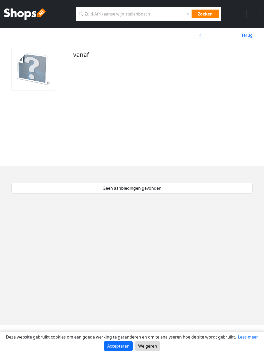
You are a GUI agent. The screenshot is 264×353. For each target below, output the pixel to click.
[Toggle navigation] (253, 14)
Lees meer (248, 337)
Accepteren (118, 346)
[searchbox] (134, 14)
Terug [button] (246, 35)
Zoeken (205, 14)
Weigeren (147, 346)
